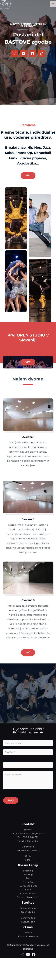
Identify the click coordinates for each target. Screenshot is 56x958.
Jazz (28, 878)
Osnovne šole (28, 918)
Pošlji (11, 800)
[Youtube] (28, 954)
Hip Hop (28, 874)
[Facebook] (33, 954)
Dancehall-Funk (28, 886)
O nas (28, 927)
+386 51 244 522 (30, 837)
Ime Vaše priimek (13, 760)
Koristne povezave (28, 936)
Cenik (28, 860)
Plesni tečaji (28, 865)
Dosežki (28, 932)
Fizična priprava (28, 893)
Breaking (28, 870)
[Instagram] (22, 954)
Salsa (28, 889)
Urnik (28, 856)
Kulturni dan (28, 921)
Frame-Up (28, 882)
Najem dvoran (28, 908)
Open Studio (28, 912)
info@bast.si (31, 841)
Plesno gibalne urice (28, 897)
